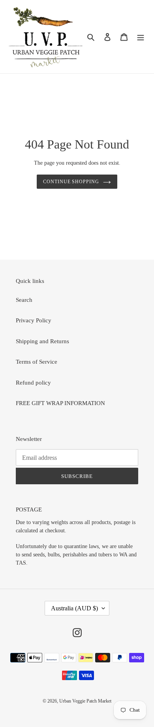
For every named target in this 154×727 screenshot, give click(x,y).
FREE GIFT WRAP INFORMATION (60, 403)
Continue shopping (71, 181)
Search (24, 300)
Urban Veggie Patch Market (85, 701)
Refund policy (33, 382)
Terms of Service (36, 362)
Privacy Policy (33, 320)
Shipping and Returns (42, 341)
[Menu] (140, 36)
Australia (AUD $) (74, 608)
